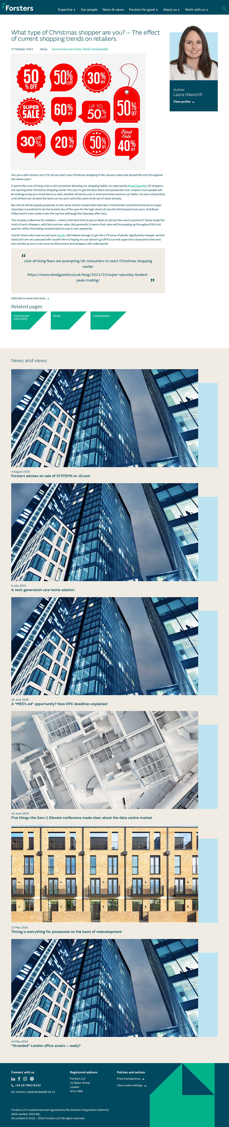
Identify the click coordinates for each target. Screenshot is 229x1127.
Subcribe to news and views (28, 298)
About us (170, 10)
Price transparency (129, 1079)
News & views (113, 10)
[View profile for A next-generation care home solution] (114, 532)
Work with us (195, 10)
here (61, 235)
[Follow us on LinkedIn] (13, 1079)
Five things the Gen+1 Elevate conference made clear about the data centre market (81, 818)
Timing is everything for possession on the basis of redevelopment (66, 931)
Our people (89, 10)
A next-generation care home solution (42, 590)
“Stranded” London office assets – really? (46, 1045)
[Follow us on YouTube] (32, 1079)
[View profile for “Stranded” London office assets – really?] (114, 988)
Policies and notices (131, 1072)
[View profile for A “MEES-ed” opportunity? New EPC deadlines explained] (114, 646)
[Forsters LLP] (17, 7)
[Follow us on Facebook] (19, 1079)
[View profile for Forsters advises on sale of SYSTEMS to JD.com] (114, 418)
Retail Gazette (137, 186)
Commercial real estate (66, 49)
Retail (86, 49)
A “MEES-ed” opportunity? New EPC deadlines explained (59, 704)
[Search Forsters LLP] (224, 8)
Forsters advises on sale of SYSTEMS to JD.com (50, 476)
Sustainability (99, 49)
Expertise (65, 10)
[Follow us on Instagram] (25, 1079)
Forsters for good (142, 10)
